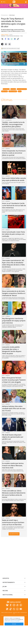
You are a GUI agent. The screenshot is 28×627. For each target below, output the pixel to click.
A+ (6, 44)
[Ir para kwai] (17, 605)
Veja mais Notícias (14, 533)
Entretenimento (9, 582)
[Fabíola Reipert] (14, 6)
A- (9, 44)
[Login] (26, 1)
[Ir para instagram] (14, 605)
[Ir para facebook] (10, 605)
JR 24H (5, 586)
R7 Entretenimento (4, 15)
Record (5, 590)
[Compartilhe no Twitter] (2, 39)
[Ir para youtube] (20, 609)
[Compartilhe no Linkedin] (8, 39)
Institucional (8, 595)
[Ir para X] (14, 609)
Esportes (6, 578)
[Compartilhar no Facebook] (5, 39)
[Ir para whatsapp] (17, 609)
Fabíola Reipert (12, 15)
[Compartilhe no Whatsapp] (12, 39)
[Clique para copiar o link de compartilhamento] (18, 39)
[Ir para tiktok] (10, 609)
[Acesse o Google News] (15, 39)
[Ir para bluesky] (7, 605)
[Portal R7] (14, 1)
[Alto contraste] (2, 44)
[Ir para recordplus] (7, 609)
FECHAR (14, 624)
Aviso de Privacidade (15, 620)
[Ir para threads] (20, 605)
